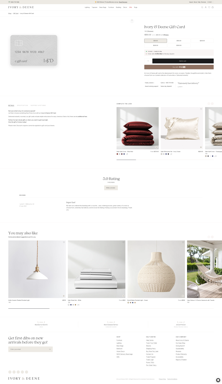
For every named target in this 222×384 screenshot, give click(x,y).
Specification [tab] (22, 105)
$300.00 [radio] (155, 45)
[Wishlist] (209, 7)
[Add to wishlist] (157, 109)
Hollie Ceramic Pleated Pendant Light (18, 300)
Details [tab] (11, 105)
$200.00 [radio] (202, 40)
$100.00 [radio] (179, 40)
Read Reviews (123, 2)
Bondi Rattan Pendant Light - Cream (137, 300)
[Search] (202, 7)
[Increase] (151, 61)
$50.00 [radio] (156, 40)
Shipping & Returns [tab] (38, 105)
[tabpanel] (48, 118)
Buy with (179, 67)
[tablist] (56, 105)
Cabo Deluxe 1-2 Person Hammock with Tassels (200, 300)
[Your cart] (213, 7)
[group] (179, 43)
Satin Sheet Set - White (74, 300)
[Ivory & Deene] (56, 378)
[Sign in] (206, 7)
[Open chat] (218, 380)
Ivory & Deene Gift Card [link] (27, 13)
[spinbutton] (148, 61)
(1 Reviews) (150, 31)
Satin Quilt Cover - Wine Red (125, 151)
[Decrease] (145, 61)
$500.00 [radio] (178, 45)
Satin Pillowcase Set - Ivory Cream (170, 151)
